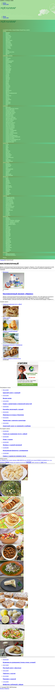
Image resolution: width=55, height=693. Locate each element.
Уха (7, 49)
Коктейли (8, 160)
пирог (7, 462)
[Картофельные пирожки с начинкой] (11, 655)
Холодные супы (10, 52)
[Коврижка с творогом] (14, 607)
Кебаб (7, 84)
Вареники (8, 70)
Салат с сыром (10, 131)
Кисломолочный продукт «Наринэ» (18, 294)
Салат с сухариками (11, 130)
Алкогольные (9, 161)
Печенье (8, 226)
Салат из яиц (9, 121)
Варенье (8, 163)
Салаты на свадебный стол (13, 139)
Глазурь (8, 248)
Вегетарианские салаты (12, 108)
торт (42, 462)
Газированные (9, 157)
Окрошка (8, 41)
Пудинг (7, 190)
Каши (7, 82)
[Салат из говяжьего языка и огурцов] (12, 575)
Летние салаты (10, 120)
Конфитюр (8, 165)
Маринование (9, 169)
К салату (8, 215)
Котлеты (8, 85)
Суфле (7, 251)
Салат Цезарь (9, 134)
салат (28, 462)
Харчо (7, 50)
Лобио (7, 89)
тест (39, 462)
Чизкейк (8, 239)
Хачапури (8, 238)
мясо (48, 460)
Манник (8, 243)
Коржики (8, 219)
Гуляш (7, 73)
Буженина (8, 68)
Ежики (7, 76)
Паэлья (8, 98)
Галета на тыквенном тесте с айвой (12, 304)
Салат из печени (10, 127)
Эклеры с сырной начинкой (10, 331)
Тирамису (8, 193)
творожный (37, 462)
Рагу (7, 104)
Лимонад (8, 156)
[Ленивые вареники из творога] (14, 479)
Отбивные (8, 95)
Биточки (8, 64)
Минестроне (9, 40)
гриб (7, 460)
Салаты (5, 106)
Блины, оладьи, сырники (12, 221)
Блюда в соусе (10, 207)
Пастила (8, 189)
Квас (7, 148)
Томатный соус (10, 203)
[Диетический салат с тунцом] (12, 639)
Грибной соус (9, 210)
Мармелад (8, 185)
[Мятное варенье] (10, 495)
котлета (29, 460)
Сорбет (8, 192)
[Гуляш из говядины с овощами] (12, 559)
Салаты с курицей (10, 117)
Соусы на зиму (10, 202)
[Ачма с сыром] (11, 316)
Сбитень (8, 151)
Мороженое (9, 187)
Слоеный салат (10, 142)
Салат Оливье (9, 129)
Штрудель (8, 241)
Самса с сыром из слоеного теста (12, 358)
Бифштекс (8, 66)
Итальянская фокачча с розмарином (12, 345)
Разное (5, 252)
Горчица (8, 208)
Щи (6, 54)
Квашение (8, 174)
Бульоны (8, 35)
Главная (2, 260)
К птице (8, 212)
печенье (2, 462)
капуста (22, 460)
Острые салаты (10, 124)
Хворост (8, 228)
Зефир (7, 180)
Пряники (8, 235)
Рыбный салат (9, 116)
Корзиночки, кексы (10, 224)
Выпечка (5, 216)
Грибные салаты (10, 111)
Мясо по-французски (11, 93)
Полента (8, 103)
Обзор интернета (10, 253)
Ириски (8, 181)
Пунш (7, 144)
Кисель (7, 152)
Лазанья (8, 86)
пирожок (11, 462)
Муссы (7, 188)
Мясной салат (9, 115)
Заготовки (6, 162)
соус (33, 462)
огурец (50, 460)
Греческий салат (10, 109)
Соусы (5, 196)
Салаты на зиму (10, 138)
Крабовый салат (10, 113)
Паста (7, 97)
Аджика (8, 171)
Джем (7, 172)
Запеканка (8, 244)
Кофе (7, 147)
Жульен (8, 79)
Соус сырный (9, 201)
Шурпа (7, 53)
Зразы (7, 80)
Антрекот (8, 58)
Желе (7, 179)
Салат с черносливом (11, 133)
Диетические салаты (11, 118)
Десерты (5, 176)
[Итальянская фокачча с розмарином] (11, 343)
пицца (14, 462)
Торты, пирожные (10, 223)
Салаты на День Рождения (13, 136)
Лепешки (8, 234)
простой (21, 462)
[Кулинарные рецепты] (8, 14)
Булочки (8, 230)
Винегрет (8, 107)
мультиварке (44, 460)
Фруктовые (9, 154)
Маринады (8, 205)
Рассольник (9, 44)
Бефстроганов (9, 61)
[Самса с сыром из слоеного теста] (11, 357)
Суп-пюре (8, 48)
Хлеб (7, 225)
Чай (7, 145)
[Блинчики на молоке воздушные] (12, 527)
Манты (7, 91)
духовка (10, 460)
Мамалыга (8, 90)
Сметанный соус (10, 198)
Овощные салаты (10, 122)
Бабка (7, 59)
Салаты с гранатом (11, 140)
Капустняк (8, 36)
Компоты (8, 153)
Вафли (7, 217)
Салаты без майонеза (11, 135)
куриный (35, 460)
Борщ (7, 34)
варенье (4, 460)
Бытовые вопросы (11, 255)
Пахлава (8, 233)
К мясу (7, 211)
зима (18, 460)
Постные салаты (10, 125)
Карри (7, 81)
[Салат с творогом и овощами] (12, 543)
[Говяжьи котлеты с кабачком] (12, 511)
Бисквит (8, 232)
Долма (7, 75)
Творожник (9, 247)
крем (32, 460)
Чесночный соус (10, 206)
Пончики (8, 246)
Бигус (7, 63)
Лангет (7, 88)
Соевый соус (9, 199)
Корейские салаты (10, 112)
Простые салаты (10, 126)
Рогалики (8, 229)
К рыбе (7, 214)
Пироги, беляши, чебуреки (13, 220)
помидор (18, 462)
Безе (7, 178)
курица (39, 460)
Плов (7, 100)
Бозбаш (8, 32)
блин (1, 460)
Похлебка (8, 43)
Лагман (8, 39)
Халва (7, 194)
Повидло (8, 166)
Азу (7, 57)
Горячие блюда (7, 55)
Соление (8, 170)
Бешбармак (9, 62)
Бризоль (8, 67)
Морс (7, 149)
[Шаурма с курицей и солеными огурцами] (12, 591)
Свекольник (9, 45)
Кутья (7, 184)
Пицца (7, 237)
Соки (7, 158)
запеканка (14, 460)
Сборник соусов (10, 197)
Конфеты (8, 183)
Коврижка (8, 250)
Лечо (7, 167)
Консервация (9, 175)
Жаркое (8, 77)
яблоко (45, 462)
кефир (25, 460)
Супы (4, 31)
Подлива (8, 102)
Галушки (8, 71)
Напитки (5, 143)
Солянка (8, 46)
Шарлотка (8, 242)
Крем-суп (8, 37)
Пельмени (8, 99)
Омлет (7, 94)
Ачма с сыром (6, 317)
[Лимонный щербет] (12, 623)
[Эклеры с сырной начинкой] (11, 330)
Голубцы (8, 72)
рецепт (24, 462)
